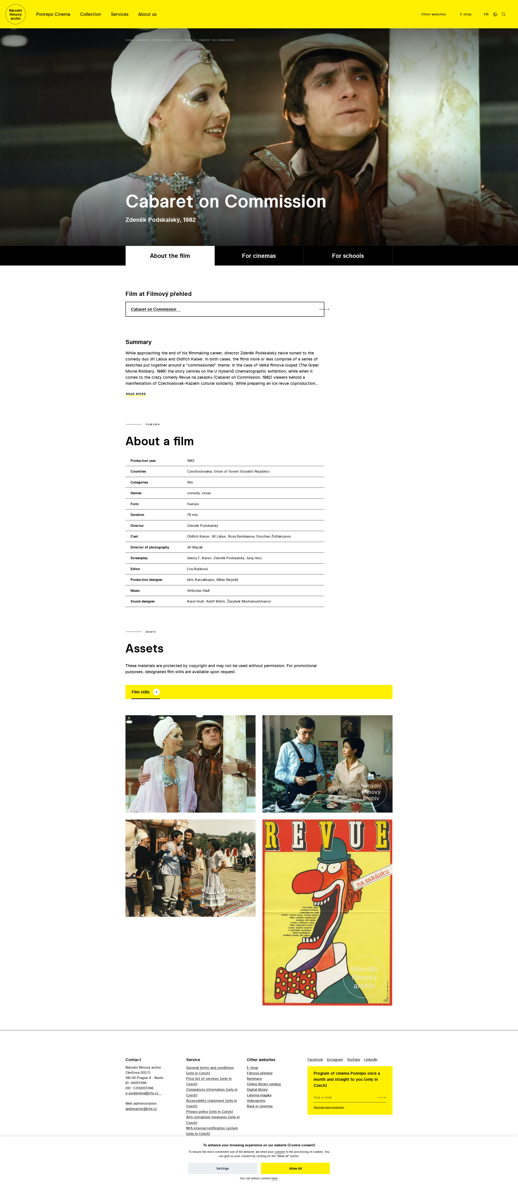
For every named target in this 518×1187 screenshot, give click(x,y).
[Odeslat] (381, 1097)
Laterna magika (259, 1095)
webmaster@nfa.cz (141, 1108)
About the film (170, 256)
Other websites (434, 14)
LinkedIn (371, 1059)
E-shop (466, 14)
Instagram (335, 1059)
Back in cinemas (260, 1106)
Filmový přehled (259, 1073)
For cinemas (259, 256)
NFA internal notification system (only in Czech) (212, 1131)
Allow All (295, 1168)
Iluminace (254, 1078)
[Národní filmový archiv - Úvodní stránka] (15, 14)
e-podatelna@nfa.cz (141, 1093)
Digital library (257, 1089)
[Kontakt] (495, 14)
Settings (222, 1168)
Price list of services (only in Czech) (209, 1081)
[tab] (146, 692)
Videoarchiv (256, 1100)
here (274, 1178)
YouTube (353, 1059)
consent (279, 1152)
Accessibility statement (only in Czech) (211, 1103)
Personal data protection (329, 1107)
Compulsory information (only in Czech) (212, 1092)
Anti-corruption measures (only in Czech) (213, 1120)
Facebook (315, 1059)
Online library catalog (264, 1084)
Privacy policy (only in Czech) (209, 1111)
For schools (348, 256)
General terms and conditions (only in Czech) (210, 1070)
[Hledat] (503, 14)
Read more (136, 394)
